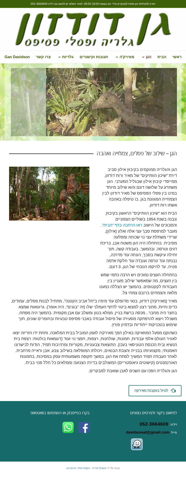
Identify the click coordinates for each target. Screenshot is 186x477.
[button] (155, 390)
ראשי (177, 57)
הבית (161, 57)
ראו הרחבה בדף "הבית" (122, 225)
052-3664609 (39, 3)
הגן (148, 57)
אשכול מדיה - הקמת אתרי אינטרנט (86, 468)
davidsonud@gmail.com (147, 432)
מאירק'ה (127, 57)
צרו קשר (43, 57)
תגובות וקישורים (94, 57)
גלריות (67, 57)
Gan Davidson (17, 57)
